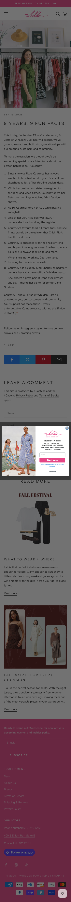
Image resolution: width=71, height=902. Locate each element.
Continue (52, 460)
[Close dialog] (66, 427)
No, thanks (52, 471)
